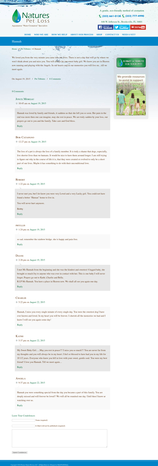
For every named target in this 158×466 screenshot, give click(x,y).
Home (14, 48)
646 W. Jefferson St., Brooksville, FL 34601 (121, 21)
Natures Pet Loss (30, 15)
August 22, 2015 (37, 302)
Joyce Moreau (25, 99)
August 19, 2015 (38, 103)
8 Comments (55, 78)
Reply (20, 125)
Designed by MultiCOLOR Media (59, 465)
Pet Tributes (26, 48)
